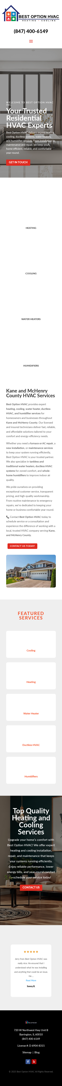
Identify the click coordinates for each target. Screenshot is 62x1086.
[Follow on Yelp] (34, 1061)
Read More (31, 976)
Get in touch (18, 162)
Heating (31, 228)
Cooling (31, 273)
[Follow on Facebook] (28, 1061)
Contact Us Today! (22, 546)
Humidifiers (31, 366)
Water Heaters (31, 319)
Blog (37, 1052)
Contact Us (31, 887)
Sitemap (26, 1052)
